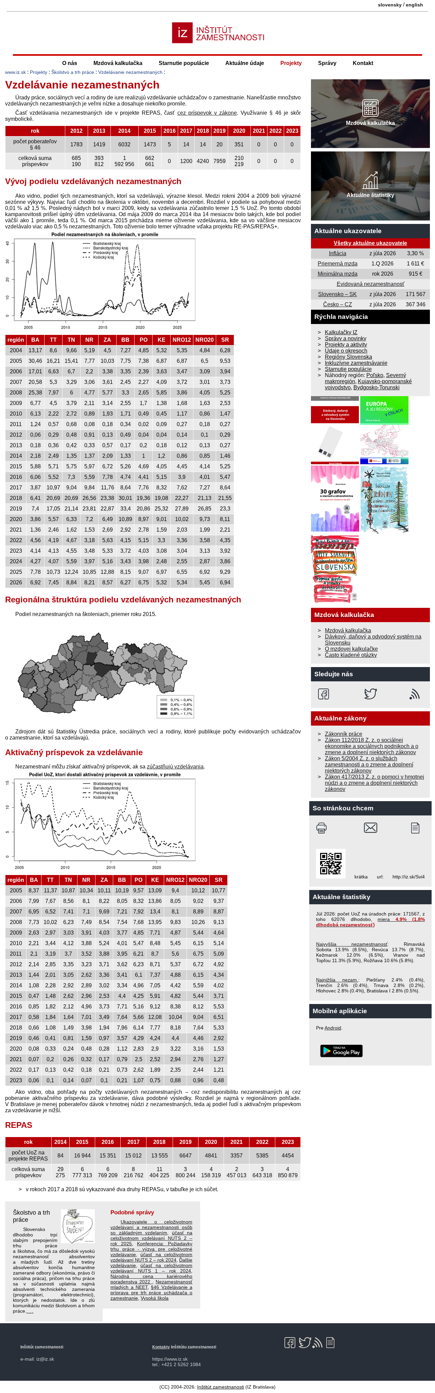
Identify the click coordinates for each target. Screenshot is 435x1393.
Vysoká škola (155, 1298)
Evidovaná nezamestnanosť (370, 284)
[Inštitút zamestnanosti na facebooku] (324, 694)
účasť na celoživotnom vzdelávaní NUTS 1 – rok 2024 (151, 1268)
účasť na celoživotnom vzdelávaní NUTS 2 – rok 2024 (151, 1257)
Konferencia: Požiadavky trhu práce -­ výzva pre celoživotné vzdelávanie (151, 1249)
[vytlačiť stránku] (323, 828)
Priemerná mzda (338, 263)
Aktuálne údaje (244, 63)
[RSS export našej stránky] (416, 694)
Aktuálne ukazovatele (348, 230)
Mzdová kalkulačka (117, 63)
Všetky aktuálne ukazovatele (370, 243)
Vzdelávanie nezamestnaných (130, 72)
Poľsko (374, 375)
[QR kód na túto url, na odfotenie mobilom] (331, 876)
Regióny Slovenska (348, 357)
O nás (69, 63)
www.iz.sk (15, 72)
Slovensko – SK (337, 294)
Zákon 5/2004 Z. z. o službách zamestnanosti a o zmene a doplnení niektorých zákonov (369, 765)
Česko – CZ (337, 304)
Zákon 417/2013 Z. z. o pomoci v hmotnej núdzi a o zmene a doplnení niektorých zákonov (374, 783)
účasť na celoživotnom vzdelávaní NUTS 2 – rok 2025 (151, 1238)
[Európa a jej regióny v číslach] (384, 462)
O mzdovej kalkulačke (351, 649)
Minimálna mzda (338, 274)
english (414, 4)
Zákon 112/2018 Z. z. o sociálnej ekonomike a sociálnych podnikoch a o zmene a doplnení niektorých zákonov (371, 746)
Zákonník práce (343, 734)
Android (333, 1028)
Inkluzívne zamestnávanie (356, 363)
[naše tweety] (370, 694)
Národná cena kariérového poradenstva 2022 (151, 1279)
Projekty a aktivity (346, 344)
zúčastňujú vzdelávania (175, 767)
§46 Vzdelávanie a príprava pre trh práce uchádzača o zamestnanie (151, 1292)
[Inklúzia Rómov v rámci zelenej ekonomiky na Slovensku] (385, 532)
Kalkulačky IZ (341, 332)
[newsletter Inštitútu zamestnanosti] (417, 828)
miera (370, 922)
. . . (30, 1311)
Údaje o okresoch (346, 351)
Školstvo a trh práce (72, 72)
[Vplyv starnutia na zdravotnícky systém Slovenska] (335, 601)
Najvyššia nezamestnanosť (351, 944)
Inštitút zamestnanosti (220, 1387)
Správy (327, 63)
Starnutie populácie (184, 63)
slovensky (390, 4)
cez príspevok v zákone (207, 113)
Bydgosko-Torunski (376, 387)
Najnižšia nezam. (337, 980)
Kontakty (161, 1347)
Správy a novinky (345, 338)
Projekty (291, 63)
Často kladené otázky (351, 655)
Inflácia (337, 253)
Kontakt (363, 63)
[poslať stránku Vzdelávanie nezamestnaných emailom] (370, 828)
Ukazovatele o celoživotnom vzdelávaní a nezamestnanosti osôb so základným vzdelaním (151, 1227)
